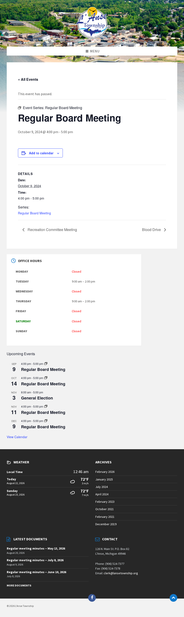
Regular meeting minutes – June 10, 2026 (36, 572)
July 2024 (101, 487)
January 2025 (104, 479)
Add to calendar (41, 153)
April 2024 (101, 494)
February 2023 (104, 502)
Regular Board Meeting (34, 213)
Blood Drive (152, 229)
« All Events (28, 79)
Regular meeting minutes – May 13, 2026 (36, 548)
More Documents (19, 585)
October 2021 (104, 509)
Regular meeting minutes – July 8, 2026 (35, 560)
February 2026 (104, 472)
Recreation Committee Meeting (52, 229)
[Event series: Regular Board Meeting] (45, 364)
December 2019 (105, 524)
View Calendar (17, 437)
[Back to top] (173, 598)
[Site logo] (92, 37)
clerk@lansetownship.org (121, 573)
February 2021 (104, 517)
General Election (37, 398)
